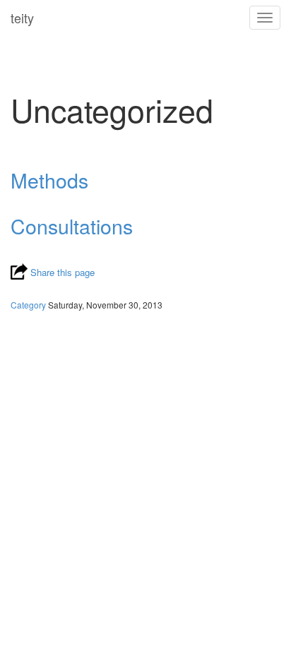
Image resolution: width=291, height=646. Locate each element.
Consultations (72, 225)
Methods (49, 179)
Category (28, 305)
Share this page (61, 272)
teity (22, 17)
